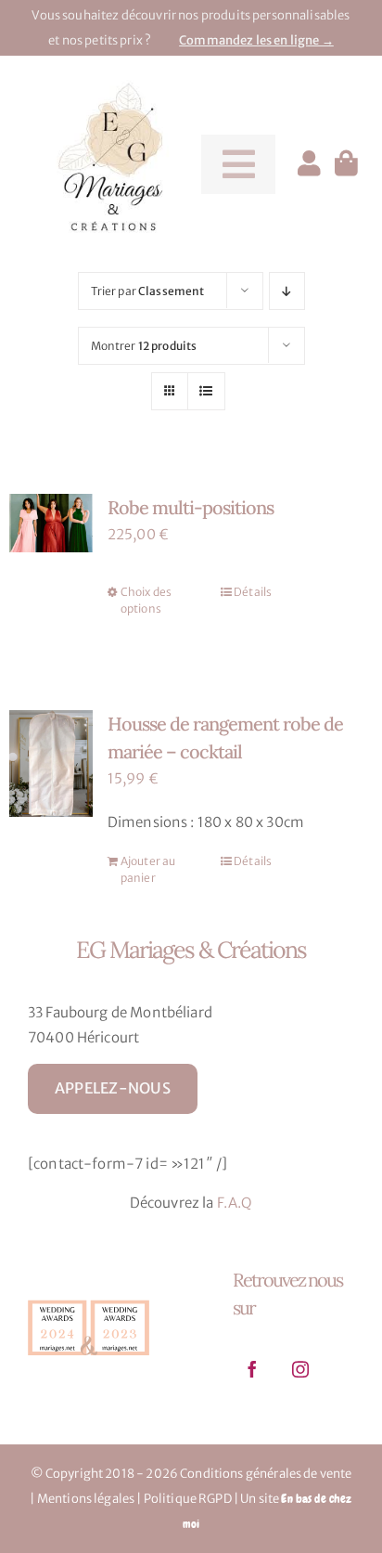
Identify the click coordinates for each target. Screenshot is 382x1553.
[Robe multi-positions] (51, 523)
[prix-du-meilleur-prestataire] (88, 1300)
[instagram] (300, 1369)
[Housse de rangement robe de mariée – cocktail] (51, 763)
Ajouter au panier (148, 869)
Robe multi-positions (191, 507)
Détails (253, 592)
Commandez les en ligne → (256, 40)
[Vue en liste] (206, 391)
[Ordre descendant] (287, 291)
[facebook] (252, 1369)
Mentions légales (85, 1499)
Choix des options (146, 600)
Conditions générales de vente (265, 1474)
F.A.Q (235, 1202)
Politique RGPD (188, 1499)
